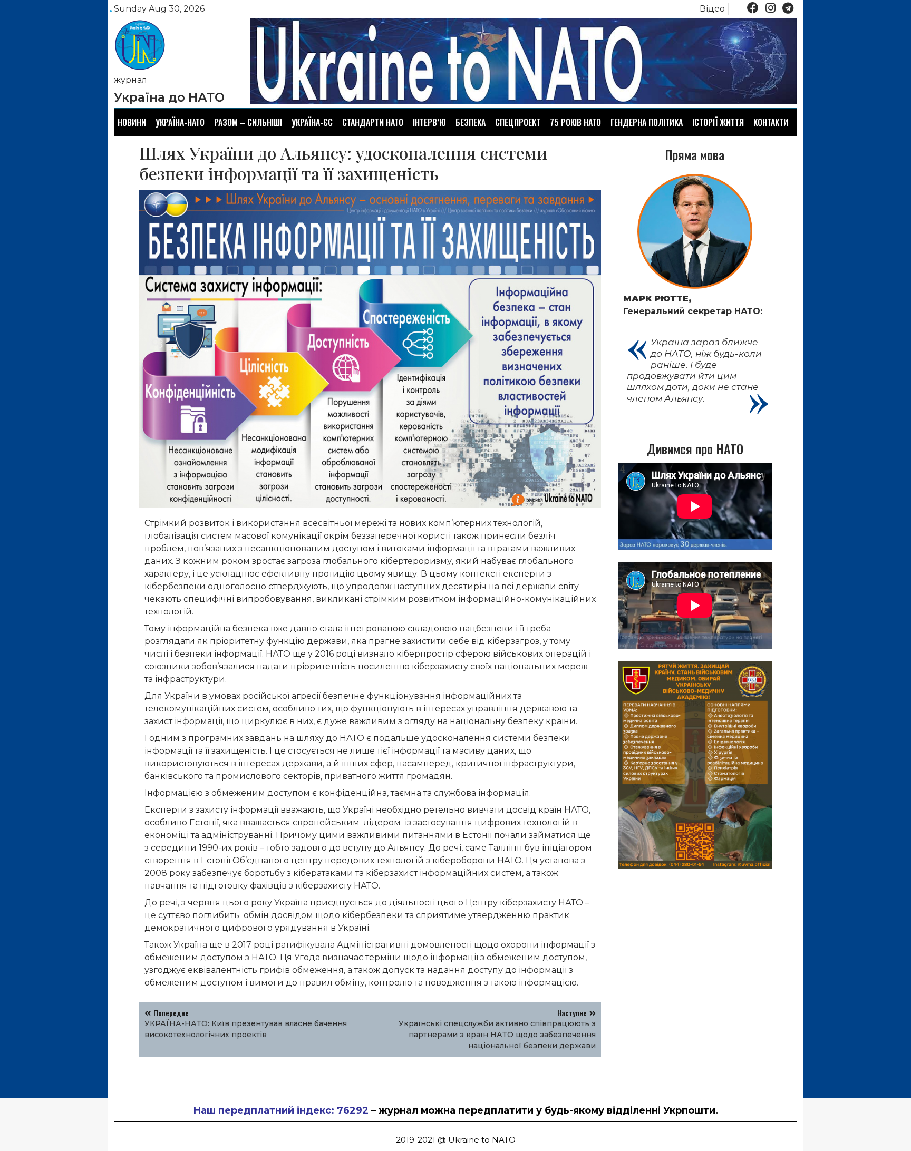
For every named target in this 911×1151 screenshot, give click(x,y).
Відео (712, 9)
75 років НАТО (575, 122)
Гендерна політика (646, 122)
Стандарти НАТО (372, 122)
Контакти (770, 122)
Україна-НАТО (180, 122)
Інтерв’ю (429, 122)
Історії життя (718, 122)
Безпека (471, 122)
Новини (132, 122)
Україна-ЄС (312, 122)
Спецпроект (517, 122)
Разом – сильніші (248, 122)
